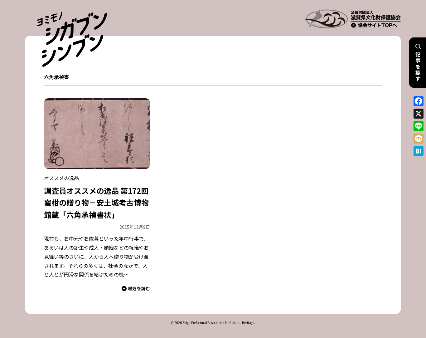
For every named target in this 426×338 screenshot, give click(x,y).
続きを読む (139, 288)
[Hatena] (418, 151)
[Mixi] (418, 138)
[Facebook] (418, 101)
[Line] (418, 126)
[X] (418, 113)
